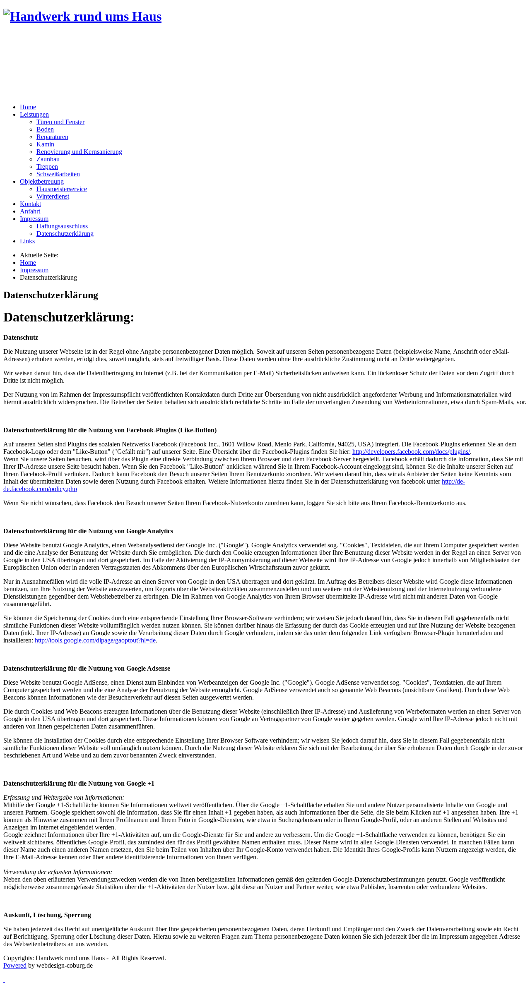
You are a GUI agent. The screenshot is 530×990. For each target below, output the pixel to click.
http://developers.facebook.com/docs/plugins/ (411, 451)
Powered (14, 965)
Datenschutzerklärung (65, 233)
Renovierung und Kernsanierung (79, 151)
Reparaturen (52, 136)
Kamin (45, 144)
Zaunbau (48, 159)
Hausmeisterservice (61, 188)
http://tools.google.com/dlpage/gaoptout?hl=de (95, 640)
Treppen (47, 166)
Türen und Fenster (60, 121)
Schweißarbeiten (58, 173)
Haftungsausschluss (62, 226)
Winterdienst (52, 196)
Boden (45, 129)
